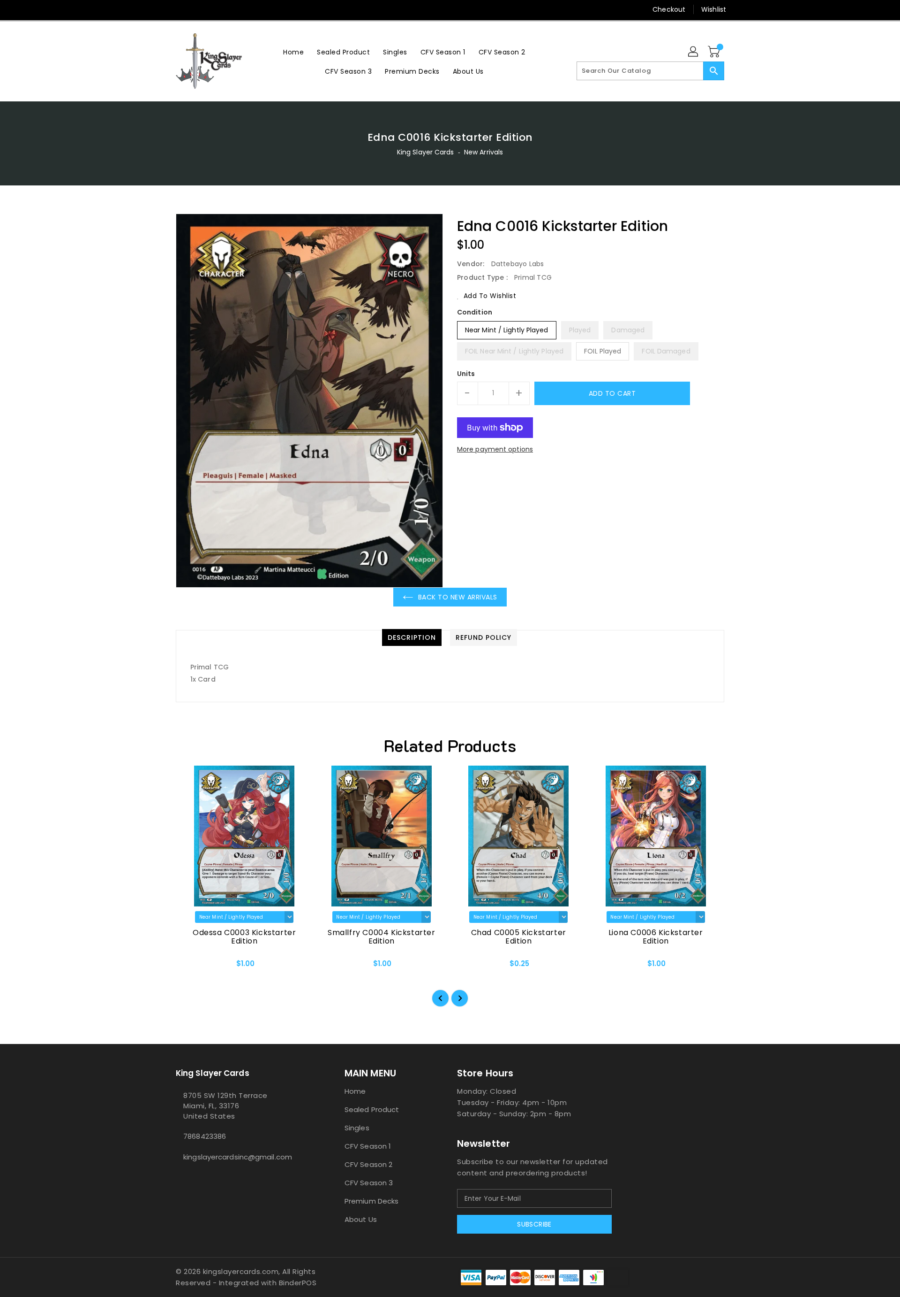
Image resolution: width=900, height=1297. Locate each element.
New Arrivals (483, 152)
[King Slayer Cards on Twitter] (180, 9)
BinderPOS (298, 1283)
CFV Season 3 (369, 1183)
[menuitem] (293, 51)
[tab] (412, 637)
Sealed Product (372, 1109)
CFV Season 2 (368, 1164)
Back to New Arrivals (457, 597)
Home (355, 1091)
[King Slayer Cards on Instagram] (198, 9)
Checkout (668, 9)
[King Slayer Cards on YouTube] (216, 9)
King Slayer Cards (425, 152)
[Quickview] (190, 966)
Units (466, 373)
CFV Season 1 (368, 1146)
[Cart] (714, 52)
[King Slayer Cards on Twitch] (234, 9)
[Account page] (693, 52)
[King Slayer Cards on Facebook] (163, 9)
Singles (357, 1128)
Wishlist (713, 9)
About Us (361, 1219)
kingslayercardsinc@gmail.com (237, 1157)
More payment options (495, 449)
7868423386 (204, 1136)
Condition (474, 312)
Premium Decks (371, 1201)
